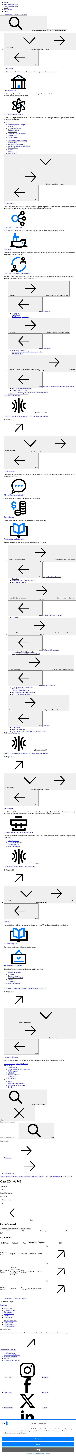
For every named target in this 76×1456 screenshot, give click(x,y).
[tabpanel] (38, 1232)
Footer (6, 11)
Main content (8, 9)
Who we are (8, 1308)
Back (36, 65)
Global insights (27, 48)
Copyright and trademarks (12, 1355)
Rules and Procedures (18, 729)
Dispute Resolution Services (27, 1176)
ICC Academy (13, 966)
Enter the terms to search (7, 1122)
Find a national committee (8, 1350)
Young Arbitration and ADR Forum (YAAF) (26, 654)
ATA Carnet (15, 313)
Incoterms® (7, 249)
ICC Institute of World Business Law (23, 652)
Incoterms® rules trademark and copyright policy (27, 352)
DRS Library (16, 727)
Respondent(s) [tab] (13, 1228)
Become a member (10, 1310)
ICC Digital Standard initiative (13, 114)
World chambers (27, 788)
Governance (15, 617)
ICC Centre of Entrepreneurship (22, 388)
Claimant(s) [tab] (4, 1228)
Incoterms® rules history (19, 350)
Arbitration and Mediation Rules (14, 539)
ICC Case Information (19, 582)
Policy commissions (10, 90)
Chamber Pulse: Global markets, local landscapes (19, 866)
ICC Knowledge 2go (10, 944)
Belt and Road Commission (20, 691)
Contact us (3, 1305)
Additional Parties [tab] (25, 1228)
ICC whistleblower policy (12, 1360)
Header (6, 2)
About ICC (40, 901)
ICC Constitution (9, 1353)
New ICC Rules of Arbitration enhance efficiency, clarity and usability (26, 416)
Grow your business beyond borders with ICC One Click (30, 392)
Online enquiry (8, 1317)
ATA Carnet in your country (20, 317)
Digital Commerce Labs (19, 390)
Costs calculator (9, 517)
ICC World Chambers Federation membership (18, 832)
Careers (6, 1315)
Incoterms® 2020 (17, 354)
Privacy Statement (40, 1453)
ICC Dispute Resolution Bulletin (22, 694)
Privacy (48, 1453)
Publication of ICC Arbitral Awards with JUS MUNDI (29, 731)
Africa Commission (18, 689)
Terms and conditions (10, 1356)
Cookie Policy (30, 1453)
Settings (38, 1450)
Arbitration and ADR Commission (22, 687)
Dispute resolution (27, 451)
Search (6, 8)
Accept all (38, 1439)
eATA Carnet (16, 315)
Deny (38, 1444)
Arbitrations (7, 1158)
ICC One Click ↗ (14, 227)
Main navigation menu (11, 4)
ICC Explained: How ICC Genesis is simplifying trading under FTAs (26, 988)
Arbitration (15, 579)
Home (2, 1176)
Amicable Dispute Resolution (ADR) (23, 580)
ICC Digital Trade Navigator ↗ (18, 273)
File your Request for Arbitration (14, 495)
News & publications (41, 1030)
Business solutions (41, 176)
